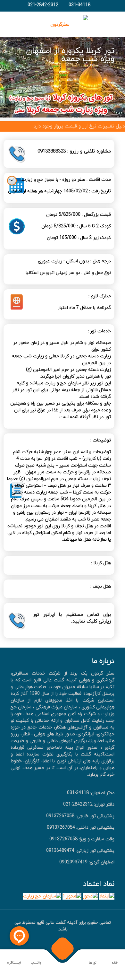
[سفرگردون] (62, 24)
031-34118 (79, 5)
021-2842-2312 (43, 5)
